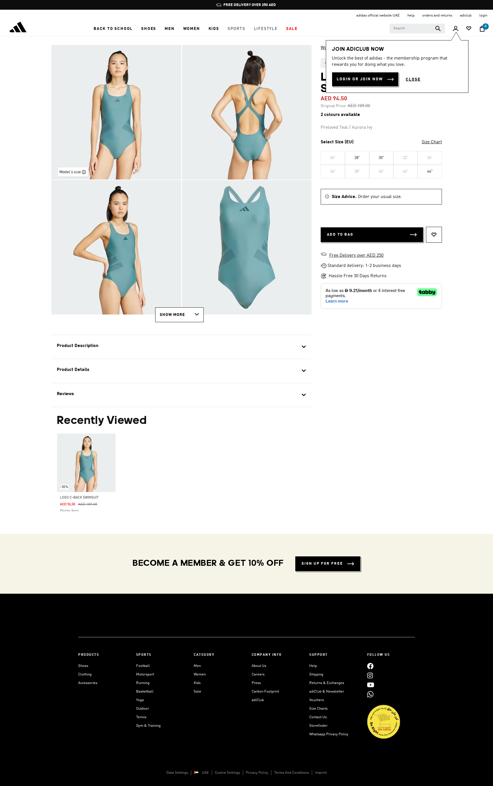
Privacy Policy (257, 773)
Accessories (87, 683)
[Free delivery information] (323, 255)
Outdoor (142, 709)
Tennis (141, 717)
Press (256, 683)
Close (413, 79)
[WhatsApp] (370, 694)
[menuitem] (113, 28)
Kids (197, 683)
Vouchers (316, 700)
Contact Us (318, 717)
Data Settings (177, 773)
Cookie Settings (227, 773)
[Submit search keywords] (438, 28)
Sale (197, 691)
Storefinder (318, 726)
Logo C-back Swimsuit (79, 497)
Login (483, 15)
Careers (258, 674)
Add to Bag (340, 234)
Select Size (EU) (337, 142)
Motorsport (145, 674)
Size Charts (318, 709)
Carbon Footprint (265, 691)
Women (200, 674)
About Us (259, 666)
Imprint (321, 773)
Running (142, 683)
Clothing (85, 674)
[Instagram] (370, 675)
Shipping (316, 674)
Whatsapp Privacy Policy (328, 734)
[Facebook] (370, 666)
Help (313, 666)
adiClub (258, 700)
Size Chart (432, 142)
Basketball (144, 691)
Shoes (83, 666)
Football (143, 666)
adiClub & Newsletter (326, 691)
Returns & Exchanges (326, 683)
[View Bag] (482, 28)
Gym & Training (148, 726)
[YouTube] (370, 685)
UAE (205, 773)
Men (197, 666)
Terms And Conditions (291, 773)
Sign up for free (322, 563)
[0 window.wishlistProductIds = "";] (469, 29)
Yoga (140, 700)
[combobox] (417, 28)
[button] (113, 28)
